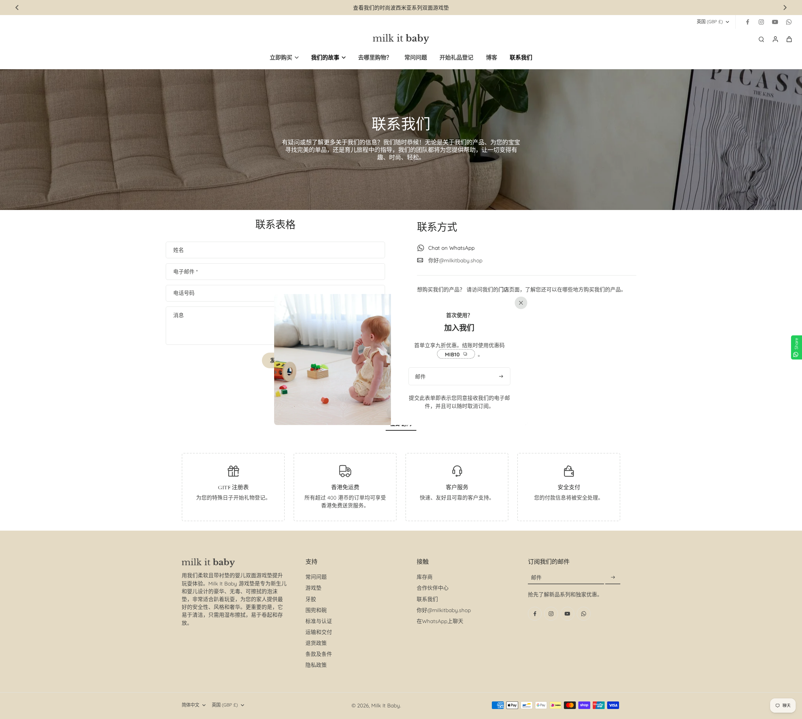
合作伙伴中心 (433, 588)
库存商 (425, 577)
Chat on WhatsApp (451, 247)
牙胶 (310, 599)
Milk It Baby (385, 705)
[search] (761, 39)
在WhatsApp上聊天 (440, 621)
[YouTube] (775, 22)
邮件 (536, 577)
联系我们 (427, 599)
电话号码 (184, 293)
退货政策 (316, 643)
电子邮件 (185, 271)
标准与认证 (318, 621)
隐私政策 (316, 665)
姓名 (178, 250)
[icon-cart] (789, 39)
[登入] (775, 39)
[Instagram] (761, 22)
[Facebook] (747, 22)
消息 (178, 315)
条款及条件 (318, 654)
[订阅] (612, 577)
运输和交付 (318, 632)
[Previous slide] (17, 7)
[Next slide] (785, 7)
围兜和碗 (316, 610)
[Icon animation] (789, 22)
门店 (503, 289)
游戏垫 (313, 588)
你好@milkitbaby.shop (455, 260)
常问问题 (316, 577)
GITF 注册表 (233, 487)
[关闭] (520, 302)
